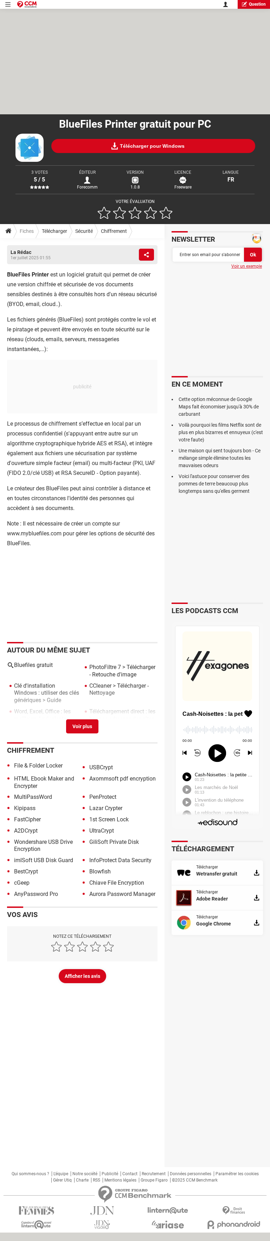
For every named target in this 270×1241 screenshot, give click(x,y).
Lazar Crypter (105, 808)
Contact (129, 1173)
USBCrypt (101, 767)
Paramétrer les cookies (237, 1173)
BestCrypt (26, 871)
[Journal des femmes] (36, 1210)
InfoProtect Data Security (120, 860)
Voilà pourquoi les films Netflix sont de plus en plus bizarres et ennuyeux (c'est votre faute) (221, 432)
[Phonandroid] (233, 1224)
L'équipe (60, 1173)
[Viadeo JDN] (102, 1224)
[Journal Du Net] (102, 1210)
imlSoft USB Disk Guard (43, 860)
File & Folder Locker (38, 765)
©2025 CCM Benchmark (195, 1180)
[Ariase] (168, 1224)
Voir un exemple (246, 266)
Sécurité (84, 231)
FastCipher (27, 819)
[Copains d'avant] (36, 1224)
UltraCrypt (101, 830)
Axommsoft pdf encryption (122, 778)
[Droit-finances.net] (233, 1210)
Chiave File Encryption (116, 882)
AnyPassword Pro (36, 894)
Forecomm (87, 187)
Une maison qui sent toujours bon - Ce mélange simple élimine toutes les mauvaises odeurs (220, 458)
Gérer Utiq (62, 1180)
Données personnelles (190, 1173)
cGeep (22, 882)
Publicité (110, 1173)
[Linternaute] (168, 1210)
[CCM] (27, 4)
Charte (82, 1180)
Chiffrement (114, 231)
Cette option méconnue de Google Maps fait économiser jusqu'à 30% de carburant (219, 406)
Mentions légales (120, 1180)
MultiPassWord (33, 797)
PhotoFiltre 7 (105, 667)
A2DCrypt (26, 830)
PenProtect (102, 797)
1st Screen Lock (109, 819)
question (257, 4)
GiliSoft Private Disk (114, 842)
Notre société (84, 1173)
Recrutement (154, 1173)
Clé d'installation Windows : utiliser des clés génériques (46, 693)
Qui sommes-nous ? (30, 1173)
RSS (96, 1180)
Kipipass (25, 808)
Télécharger (54, 231)
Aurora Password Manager (122, 894)
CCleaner (100, 685)
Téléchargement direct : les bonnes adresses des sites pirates (122, 719)
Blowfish (100, 871)
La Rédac (21, 252)
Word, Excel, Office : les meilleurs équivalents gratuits (42, 719)
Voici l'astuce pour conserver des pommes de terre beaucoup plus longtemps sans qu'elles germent (214, 483)
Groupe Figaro (154, 1180)
